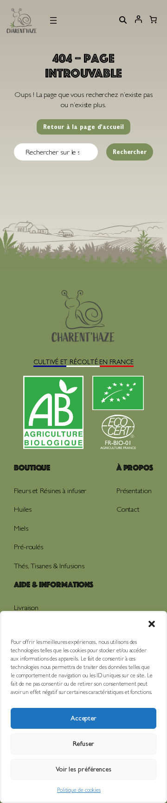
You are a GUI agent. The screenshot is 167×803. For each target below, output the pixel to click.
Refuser (83, 743)
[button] (151, 624)
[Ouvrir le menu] (53, 20)
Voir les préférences (83, 769)
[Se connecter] (138, 22)
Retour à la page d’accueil (83, 126)
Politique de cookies (79, 790)
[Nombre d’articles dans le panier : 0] (153, 20)
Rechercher (130, 151)
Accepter (83, 718)
